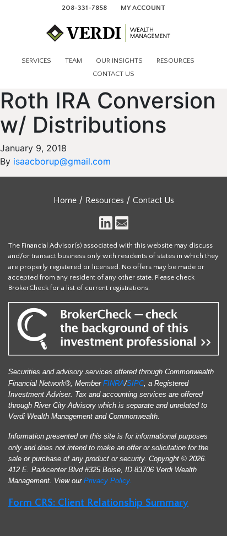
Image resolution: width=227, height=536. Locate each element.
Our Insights (119, 60)
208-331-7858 (84, 8)
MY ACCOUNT (143, 8)
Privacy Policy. (108, 481)
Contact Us (113, 74)
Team (73, 60)
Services (36, 60)
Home (65, 200)
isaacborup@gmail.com (62, 161)
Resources (175, 60)
